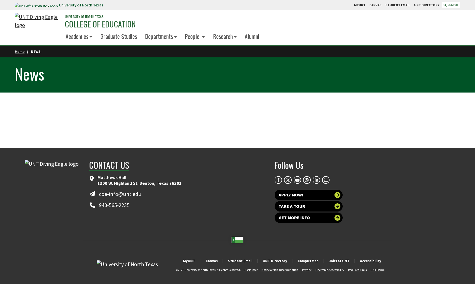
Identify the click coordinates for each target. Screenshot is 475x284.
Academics (77, 36)
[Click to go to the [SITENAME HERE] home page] (37, 21)
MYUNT (359, 5)
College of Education (100, 24)
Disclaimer (251, 270)
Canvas (212, 261)
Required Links (357, 270)
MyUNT (189, 261)
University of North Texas (81, 4)
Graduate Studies (118, 36)
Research (223, 36)
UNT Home (377, 270)
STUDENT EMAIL (397, 5)
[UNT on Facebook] (278, 180)
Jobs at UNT (339, 261)
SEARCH (452, 5)
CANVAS (375, 5)
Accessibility (370, 261)
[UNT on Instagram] (306, 180)
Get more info (294, 217)
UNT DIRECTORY (427, 5)
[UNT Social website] (326, 180)
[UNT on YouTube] (297, 180)
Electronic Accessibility (329, 270)
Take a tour (292, 206)
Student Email (240, 261)
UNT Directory (275, 261)
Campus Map (308, 261)
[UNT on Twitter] (287, 180)
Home (19, 51)
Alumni (252, 36)
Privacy (306, 270)
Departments (159, 36)
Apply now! (291, 195)
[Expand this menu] (91, 37)
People (193, 36)
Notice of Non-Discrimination (279, 270)
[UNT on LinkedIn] (316, 180)
